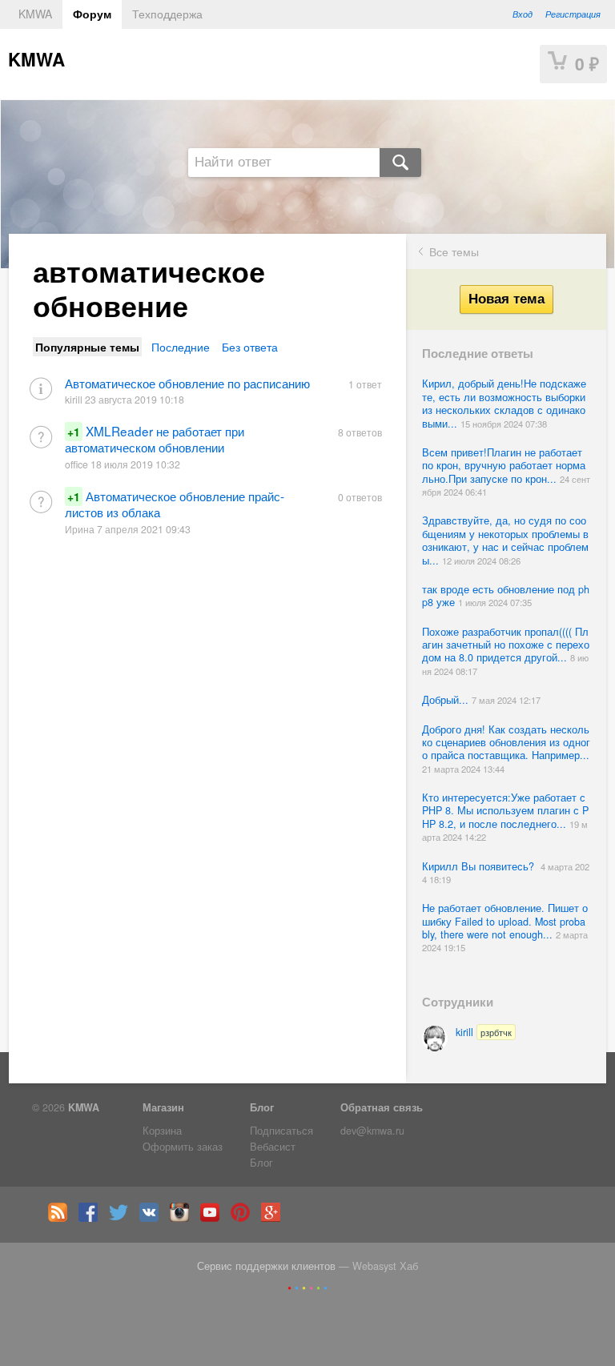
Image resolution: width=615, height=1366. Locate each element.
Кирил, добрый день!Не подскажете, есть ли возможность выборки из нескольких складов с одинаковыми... (504, 403)
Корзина (162, 1130)
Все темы (454, 251)
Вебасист (272, 1146)
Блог (262, 1107)
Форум (92, 14)
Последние (180, 347)
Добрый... (447, 700)
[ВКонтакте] (153, 1218)
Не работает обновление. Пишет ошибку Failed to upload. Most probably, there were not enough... (505, 921)
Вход (522, 13)
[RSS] (61, 1218)
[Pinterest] (244, 1218)
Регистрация (573, 13)
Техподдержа (167, 14)
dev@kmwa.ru (372, 1130)
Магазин (163, 1107)
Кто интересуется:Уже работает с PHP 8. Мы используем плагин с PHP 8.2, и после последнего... (505, 810)
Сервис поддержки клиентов (266, 1266)
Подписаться (281, 1130)
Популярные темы (87, 347)
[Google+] (274, 1218)
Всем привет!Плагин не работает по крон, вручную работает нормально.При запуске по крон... (503, 465)
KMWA (35, 14)
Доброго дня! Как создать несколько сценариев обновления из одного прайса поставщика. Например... (506, 742)
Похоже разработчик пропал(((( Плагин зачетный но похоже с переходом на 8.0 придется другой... (505, 645)
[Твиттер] (122, 1218)
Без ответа (250, 347)
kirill (484, 1032)
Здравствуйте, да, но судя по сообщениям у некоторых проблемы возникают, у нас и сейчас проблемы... (505, 540)
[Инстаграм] (183, 1218)
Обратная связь (381, 1107)
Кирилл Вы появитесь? (481, 866)
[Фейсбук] (92, 1218)
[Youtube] (213, 1218)
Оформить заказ (183, 1146)
